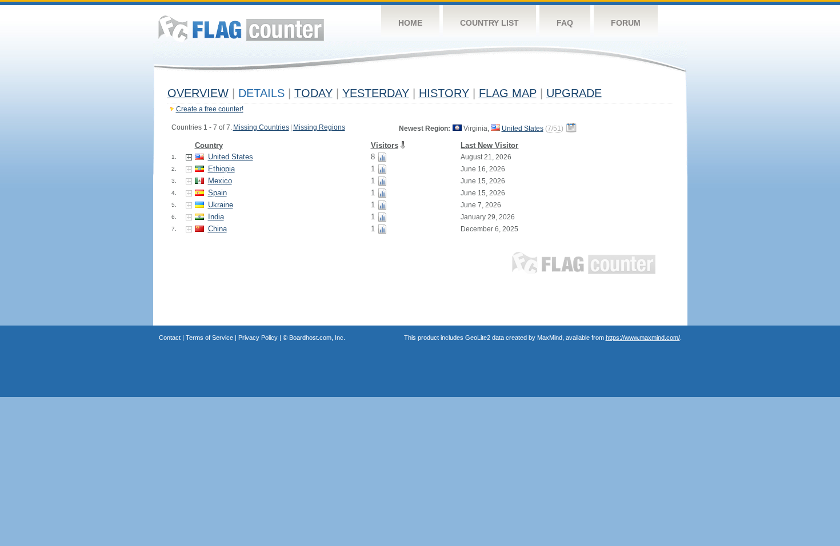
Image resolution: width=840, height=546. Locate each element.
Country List (489, 22)
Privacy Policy (258, 337)
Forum (626, 22)
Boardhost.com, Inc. (317, 337)
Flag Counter (241, 28)
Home (410, 22)
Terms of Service (209, 337)
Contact (170, 337)
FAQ (565, 22)
